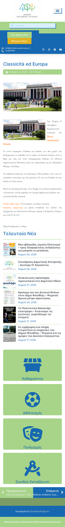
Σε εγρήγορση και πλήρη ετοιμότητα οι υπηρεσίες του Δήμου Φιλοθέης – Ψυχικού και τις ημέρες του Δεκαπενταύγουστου (39, 331)
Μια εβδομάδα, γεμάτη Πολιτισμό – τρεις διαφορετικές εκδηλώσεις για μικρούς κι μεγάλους (39, 247)
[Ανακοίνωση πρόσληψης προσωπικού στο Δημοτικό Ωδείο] (9, 281)
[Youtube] (60, 49)
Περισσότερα (32, 373)
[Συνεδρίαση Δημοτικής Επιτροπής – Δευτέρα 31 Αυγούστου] (9, 265)
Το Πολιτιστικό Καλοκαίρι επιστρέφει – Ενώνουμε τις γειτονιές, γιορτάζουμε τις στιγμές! (35, 313)
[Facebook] (55, 49)
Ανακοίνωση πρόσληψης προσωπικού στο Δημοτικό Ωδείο (39, 279)
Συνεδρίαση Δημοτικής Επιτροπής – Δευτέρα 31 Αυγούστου (40, 263)
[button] (57, 10)
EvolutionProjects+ (40, 511)
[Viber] (43, 49)
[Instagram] (49, 49)
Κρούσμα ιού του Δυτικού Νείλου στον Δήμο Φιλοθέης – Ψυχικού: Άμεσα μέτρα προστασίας (38, 295)
